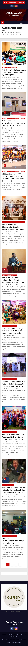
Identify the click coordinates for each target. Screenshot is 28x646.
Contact (18, 639)
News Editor (16, 77)
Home (3, 30)
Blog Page (12, 639)
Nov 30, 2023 (7, 231)
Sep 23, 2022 (7, 494)
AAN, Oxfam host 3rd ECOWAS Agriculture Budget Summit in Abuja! (13, 541)
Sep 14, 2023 (7, 284)
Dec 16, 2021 (7, 545)
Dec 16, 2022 (7, 441)
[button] (25, 22)
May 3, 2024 (7, 128)
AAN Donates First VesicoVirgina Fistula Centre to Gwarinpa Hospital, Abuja (13, 123)
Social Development (11, 67)
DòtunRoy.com (14, 13)
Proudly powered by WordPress (9, 634)
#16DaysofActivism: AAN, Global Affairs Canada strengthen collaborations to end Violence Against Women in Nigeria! (14, 229)
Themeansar (14, 636)
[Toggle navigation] (21, 22)
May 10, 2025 (7, 77)
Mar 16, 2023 (7, 388)
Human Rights (6, 118)
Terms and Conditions (16, 642)
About (7, 639)
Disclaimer (23, 639)
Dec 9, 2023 (7, 181)
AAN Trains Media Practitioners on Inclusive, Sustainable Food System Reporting (14, 72)
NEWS (4, 67)
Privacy (8, 642)
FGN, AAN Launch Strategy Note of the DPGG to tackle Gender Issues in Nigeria (12, 331)
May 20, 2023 (7, 335)
